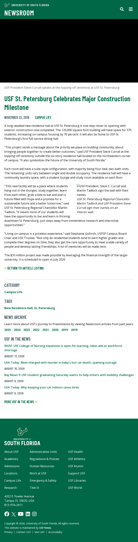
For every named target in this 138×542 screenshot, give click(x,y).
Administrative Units (43, 452)
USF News (45, 527)
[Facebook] (6, 513)
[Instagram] (34, 513)
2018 (74, 330)
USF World (75, 488)
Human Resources (42, 466)
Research (10, 488)
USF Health (75, 452)
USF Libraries (77, 480)
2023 (26, 330)
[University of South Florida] (69, 436)
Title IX (34, 488)
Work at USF (38, 473)
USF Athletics (76, 459)
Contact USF (23, 532)
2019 (64, 330)
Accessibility (55, 532)
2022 (36, 330)
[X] (14, 514)
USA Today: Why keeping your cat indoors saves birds (41, 387)
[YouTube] (21, 513)
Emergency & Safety (43, 480)
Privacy (8, 532)
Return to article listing (25, 268)
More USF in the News (19, 402)
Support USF (76, 473)
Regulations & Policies (44, 459)
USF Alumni (75, 466)
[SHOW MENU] (131, 9)
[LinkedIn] (28, 513)
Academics (11, 459)
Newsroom (19, 12)
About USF (11, 452)
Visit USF (39, 532)
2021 (45, 330)
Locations (10, 473)
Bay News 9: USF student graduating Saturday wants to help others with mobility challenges (69, 375)
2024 (17, 330)
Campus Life (43, 117)
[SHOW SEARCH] (122, 9)
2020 (55, 330)
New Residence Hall (18, 308)
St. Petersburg (44, 308)
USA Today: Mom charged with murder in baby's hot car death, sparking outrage (60, 363)
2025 (7, 330)
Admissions (12, 466)
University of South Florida (30, 5)
